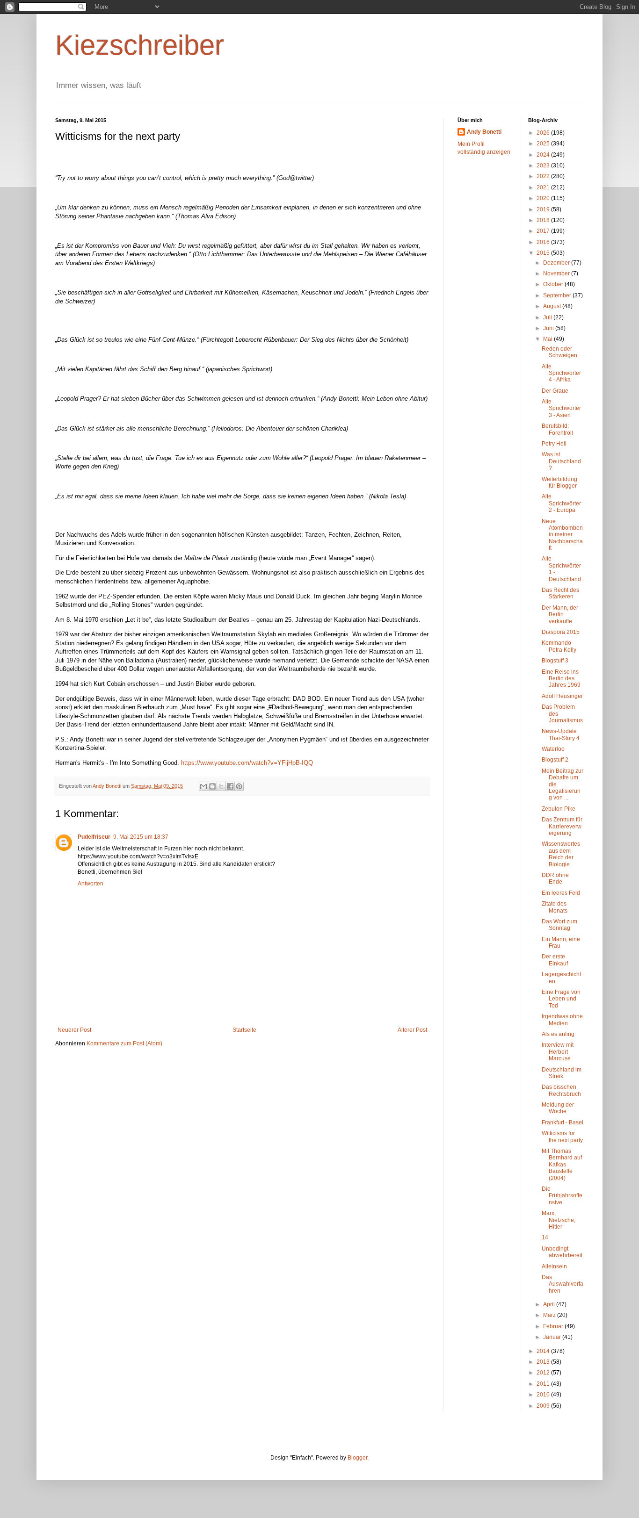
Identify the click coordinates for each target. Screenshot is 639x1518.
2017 (544, 231)
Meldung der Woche (558, 1108)
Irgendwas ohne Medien (562, 1019)
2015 (544, 253)
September (558, 295)
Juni (549, 328)
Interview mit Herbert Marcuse (558, 1052)
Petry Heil (554, 443)
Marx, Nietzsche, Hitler (558, 1220)
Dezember (557, 262)
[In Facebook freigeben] (230, 786)
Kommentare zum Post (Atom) (124, 1043)
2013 (544, 1362)
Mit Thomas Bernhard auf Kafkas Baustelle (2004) (562, 1164)
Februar (554, 1326)
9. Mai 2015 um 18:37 (140, 837)
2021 (544, 187)
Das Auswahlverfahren (562, 1284)
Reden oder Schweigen (559, 352)
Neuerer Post (74, 1030)
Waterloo (553, 749)
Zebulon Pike (558, 809)
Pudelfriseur (94, 837)
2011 (544, 1384)
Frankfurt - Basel (562, 1122)
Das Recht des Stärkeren (560, 593)
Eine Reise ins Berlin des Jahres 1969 (561, 679)
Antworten (90, 883)
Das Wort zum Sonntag (559, 924)
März (550, 1315)
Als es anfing (558, 1034)
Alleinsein (554, 1266)
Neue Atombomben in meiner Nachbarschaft (562, 535)
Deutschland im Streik (561, 1072)
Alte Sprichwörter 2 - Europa (561, 503)
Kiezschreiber (139, 45)
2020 (544, 198)
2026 (544, 132)
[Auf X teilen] (221, 786)
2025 (544, 143)
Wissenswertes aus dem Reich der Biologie (561, 854)
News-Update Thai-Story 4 (561, 734)
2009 (544, 1406)
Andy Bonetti (484, 132)
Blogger (357, 1457)
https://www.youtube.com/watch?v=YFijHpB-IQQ (247, 762)
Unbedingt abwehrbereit (562, 1252)
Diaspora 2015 (561, 632)
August (552, 306)
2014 (544, 1351)
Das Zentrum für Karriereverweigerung (562, 826)
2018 (544, 220)
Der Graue (555, 391)
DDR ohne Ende (555, 878)
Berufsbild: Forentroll (557, 429)
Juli (548, 317)
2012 (544, 1372)
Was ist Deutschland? (561, 461)
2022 (544, 176)
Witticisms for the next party (562, 1136)
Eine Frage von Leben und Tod (561, 999)
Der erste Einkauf (555, 959)
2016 (544, 242)
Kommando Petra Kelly (559, 646)
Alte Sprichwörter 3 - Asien (561, 408)
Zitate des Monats (554, 907)
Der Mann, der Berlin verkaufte (560, 614)
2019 (544, 209)
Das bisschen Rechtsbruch (561, 1090)
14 (545, 1237)
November (557, 273)
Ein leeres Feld (561, 893)
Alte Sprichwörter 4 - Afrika (561, 373)
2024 (544, 154)
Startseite (244, 1030)
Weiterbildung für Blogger (559, 482)
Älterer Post (412, 1030)
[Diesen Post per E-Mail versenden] (203, 786)
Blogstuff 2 (555, 759)
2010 (544, 1394)
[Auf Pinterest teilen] (239, 786)
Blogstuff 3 (555, 660)
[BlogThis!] (212, 786)
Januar (552, 1337)
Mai (548, 339)
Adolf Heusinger (562, 696)
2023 (544, 165)
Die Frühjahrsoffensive (562, 1196)
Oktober (554, 284)
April (549, 1304)
